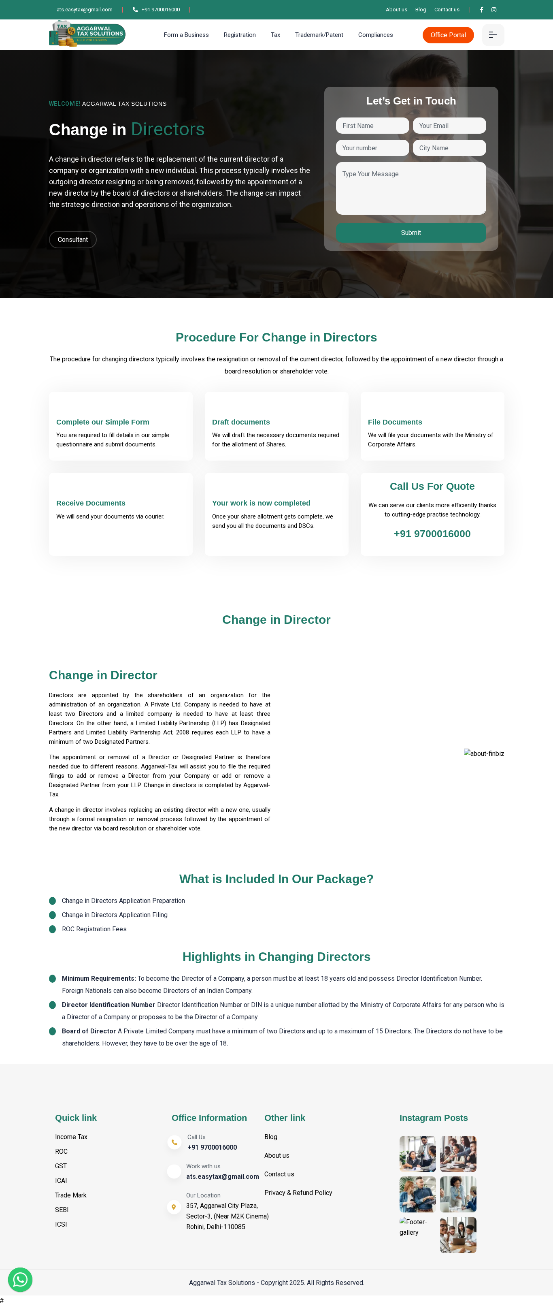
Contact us (446, 9)
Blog (420, 9)
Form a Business (186, 34)
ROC (61, 1151)
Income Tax (71, 1137)
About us (396, 9)
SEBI (62, 1210)
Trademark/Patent (319, 34)
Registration (240, 34)
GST (61, 1166)
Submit (411, 233)
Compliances (375, 34)
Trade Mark (71, 1195)
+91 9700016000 (160, 9)
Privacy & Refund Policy (298, 1193)
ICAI (61, 1180)
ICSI (61, 1224)
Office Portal (448, 35)
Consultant (73, 239)
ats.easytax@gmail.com (84, 9)
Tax (275, 34)
